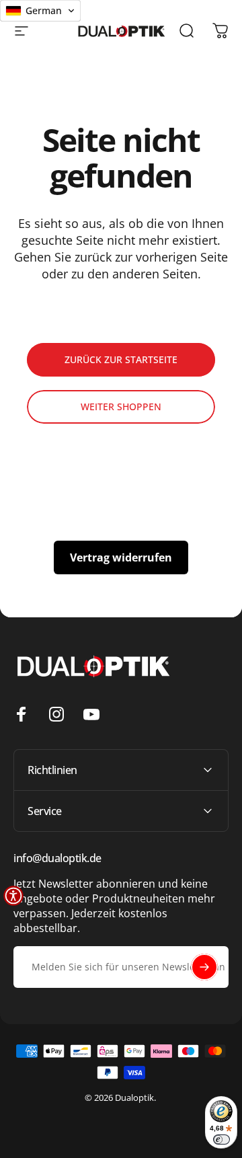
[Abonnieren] (204, 967)
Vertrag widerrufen (121, 557)
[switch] (221, 1139)
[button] (13, 896)
